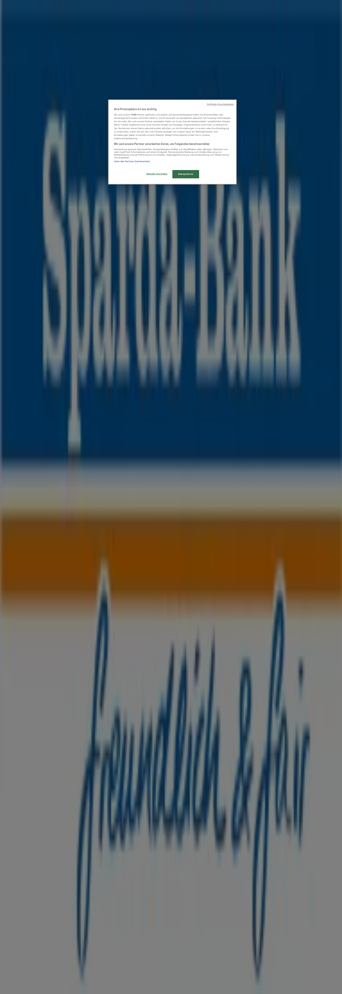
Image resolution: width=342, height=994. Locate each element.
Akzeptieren (185, 174)
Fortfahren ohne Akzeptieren (220, 104)
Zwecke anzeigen (156, 173)
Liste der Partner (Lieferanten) (132, 161)
